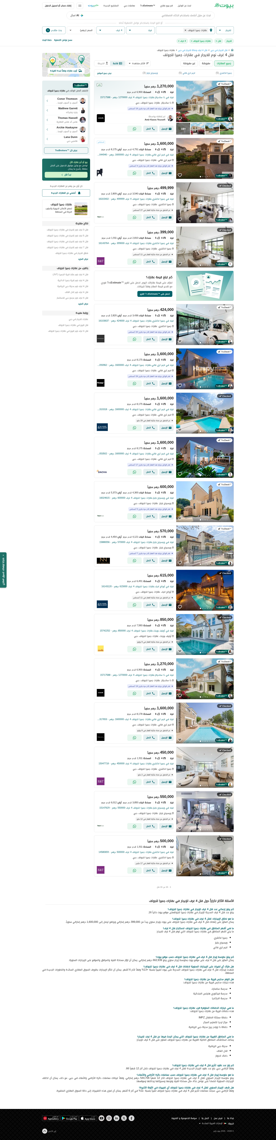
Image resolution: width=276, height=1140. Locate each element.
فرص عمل (218, 1118)
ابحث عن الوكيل (184, 6)
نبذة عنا (230, 1118)
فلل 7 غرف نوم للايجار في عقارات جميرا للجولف (67, 248)
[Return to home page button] (224, 5)
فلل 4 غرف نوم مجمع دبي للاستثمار (72, 298)
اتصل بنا (205, 1118)
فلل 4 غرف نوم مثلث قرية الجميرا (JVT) (70, 275)
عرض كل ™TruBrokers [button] (66, 150)
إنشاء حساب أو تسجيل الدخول (58, 6)
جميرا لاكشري (226, 73)
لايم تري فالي (189, 73)
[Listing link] (164, 108)
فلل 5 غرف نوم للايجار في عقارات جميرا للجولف (67, 236)
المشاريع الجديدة (111, 6)
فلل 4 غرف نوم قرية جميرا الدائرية (73, 281)
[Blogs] (93, 6)
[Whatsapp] (134, 129)
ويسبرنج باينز (152, 73)
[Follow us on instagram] (109, 1118)
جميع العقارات (224, 63)
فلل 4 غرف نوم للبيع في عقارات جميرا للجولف (68, 331)
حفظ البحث (47, 40)
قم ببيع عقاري (166, 6)
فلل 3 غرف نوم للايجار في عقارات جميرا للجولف (67, 230)
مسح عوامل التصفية (63, 40)
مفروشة (206, 63)
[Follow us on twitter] (124, 1118)
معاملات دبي (129, 6)
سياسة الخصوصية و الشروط (184, 1118)
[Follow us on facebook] (131, 1118)
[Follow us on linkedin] (116, 1118)
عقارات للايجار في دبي (78, 319)
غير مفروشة (189, 63)
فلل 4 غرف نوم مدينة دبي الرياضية (72, 286)
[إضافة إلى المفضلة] (179, 118)
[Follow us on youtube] (101, 1118)
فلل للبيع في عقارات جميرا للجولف (73, 325)
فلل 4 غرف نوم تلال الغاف (76, 292)
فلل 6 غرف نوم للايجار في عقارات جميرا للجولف (67, 242)
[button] (225, 30)
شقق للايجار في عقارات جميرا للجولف (71, 253)
